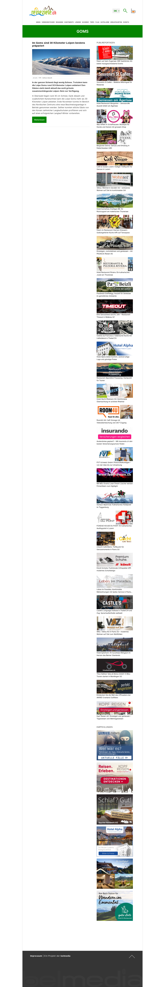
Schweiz (85, 22)
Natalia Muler (47, 78)
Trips (92, 22)
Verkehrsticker (48, 22)
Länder (78, 22)
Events (126, 22)
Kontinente (69, 22)
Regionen (59, 22)
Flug (97, 22)
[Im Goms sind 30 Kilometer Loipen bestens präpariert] (61, 62)
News (38, 22)
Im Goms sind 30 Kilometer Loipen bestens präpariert (58, 44)
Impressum (36, 956)
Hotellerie (104, 22)
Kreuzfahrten (116, 22)
